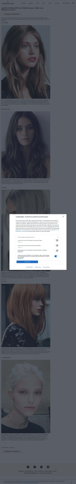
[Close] (63, 217)
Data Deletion (29, 267)
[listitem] (38, 237)
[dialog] (38, 242)
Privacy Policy (46, 267)
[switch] (56, 240)
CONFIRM (27, 261)
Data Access (38, 267)
